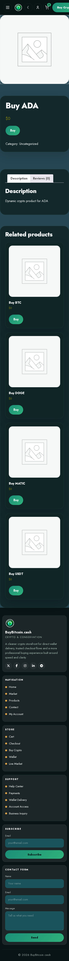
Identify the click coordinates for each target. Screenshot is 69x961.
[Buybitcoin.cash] (18, 7)
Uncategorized (28, 144)
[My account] (38, 7)
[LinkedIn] (33, 665)
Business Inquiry (18, 814)
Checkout (14, 744)
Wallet (12, 757)
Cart (11, 737)
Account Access (19, 807)
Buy (12, 130)
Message (10, 908)
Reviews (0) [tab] (41, 178)
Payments (14, 793)
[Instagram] (25, 665)
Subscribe (35, 854)
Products (14, 701)
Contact (13, 707)
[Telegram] (41, 665)
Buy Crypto (15, 750)
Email (8, 836)
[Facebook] (16, 665)
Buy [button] (16, 319)
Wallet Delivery (18, 800)
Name (8, 876)
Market (13, 694)
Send (34, 937)
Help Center (16, 786)
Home (12, 687)
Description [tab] (19, 178)
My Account (16, 714)
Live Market (15, 764)
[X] (8, 665)
